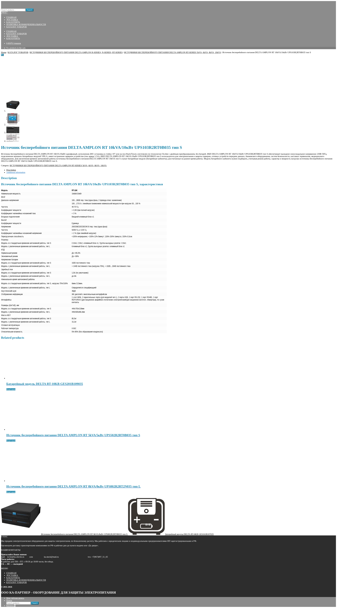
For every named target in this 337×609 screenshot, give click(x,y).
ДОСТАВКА (12, 20)
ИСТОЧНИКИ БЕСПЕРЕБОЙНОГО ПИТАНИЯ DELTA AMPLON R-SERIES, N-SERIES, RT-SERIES (76, 52)
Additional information (15, 172)
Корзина (10, 606)
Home (3, 52)
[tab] (171, 170)
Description (11, 170)
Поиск (9, 600)
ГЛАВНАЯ (11, 17)
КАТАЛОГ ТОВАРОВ (16, 27)
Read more (10, 389)
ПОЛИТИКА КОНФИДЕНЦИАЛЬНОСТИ (26, 24)
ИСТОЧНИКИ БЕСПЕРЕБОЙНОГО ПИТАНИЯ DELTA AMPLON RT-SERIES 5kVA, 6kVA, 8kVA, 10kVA (172, 52)
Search (29, 10)
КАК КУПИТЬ (13, 22)
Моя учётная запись (15, 598)
